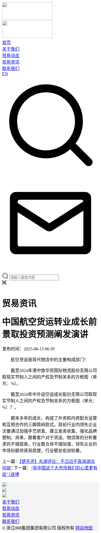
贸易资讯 (10, 62)
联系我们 (10, 68)
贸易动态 (10, 55)
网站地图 (84, 528)
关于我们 (10, 49)
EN (5, 73)
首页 (6, 42)
